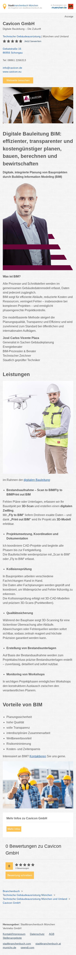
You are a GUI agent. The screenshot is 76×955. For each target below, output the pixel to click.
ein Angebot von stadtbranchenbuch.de (25, 8)
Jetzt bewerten (32, 41)
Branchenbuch (11, 891)
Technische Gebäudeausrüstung (22, 36)
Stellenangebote (12, 937)
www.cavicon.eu (12, 71)
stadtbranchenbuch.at (48, 943)
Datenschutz (37, 933)
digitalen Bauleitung (37, 479)
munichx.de (9, 947)
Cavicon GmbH (11, 902)
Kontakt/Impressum (14, 933)
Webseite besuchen (18, 80)
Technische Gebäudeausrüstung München (27, 895)
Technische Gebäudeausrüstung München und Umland (35, 898)
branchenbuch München (23, 5)
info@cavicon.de (12, 67)
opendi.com (27, 947)
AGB (51, 933)
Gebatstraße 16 (13, 50)
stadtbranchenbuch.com (17, 943)
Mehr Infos (14, 828)
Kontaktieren (38, 756)
